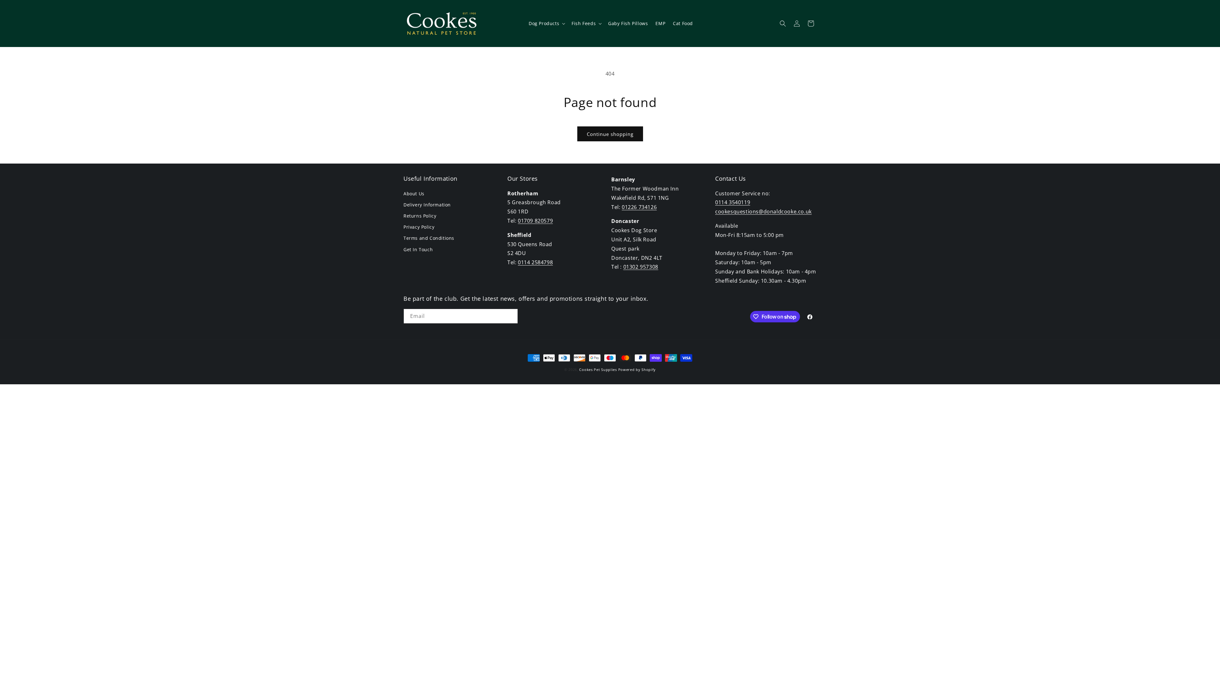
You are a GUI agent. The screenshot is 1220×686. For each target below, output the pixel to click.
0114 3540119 (732, 202)
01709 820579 (535, 220)
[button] (546, 23)
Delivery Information (427, 205)
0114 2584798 (535, 262)
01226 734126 (639, 207)
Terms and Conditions (428, 238)
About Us (413, 194)
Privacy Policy (418, 227)
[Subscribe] (511, 316)
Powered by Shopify (637, 369)
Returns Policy (419, 216)
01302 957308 (640, 266)
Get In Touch (418, 249)
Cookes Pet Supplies (598, 369)
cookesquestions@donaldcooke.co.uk (763, 211)
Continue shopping (610, 134)
